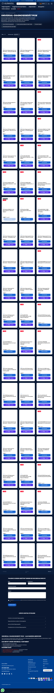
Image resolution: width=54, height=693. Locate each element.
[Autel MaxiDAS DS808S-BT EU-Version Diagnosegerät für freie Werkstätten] (44, 254)
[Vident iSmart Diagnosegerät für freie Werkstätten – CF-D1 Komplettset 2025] (44, 229)
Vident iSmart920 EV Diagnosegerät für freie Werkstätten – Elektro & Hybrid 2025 (26, 103)
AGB (44, 665)
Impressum (45, 667)
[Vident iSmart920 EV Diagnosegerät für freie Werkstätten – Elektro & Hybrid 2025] (27, 95)
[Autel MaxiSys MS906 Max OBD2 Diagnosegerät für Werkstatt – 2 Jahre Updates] (9, 175)
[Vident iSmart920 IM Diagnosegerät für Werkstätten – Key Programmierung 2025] (9, 69)
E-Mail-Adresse (30, 581)
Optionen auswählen (44, 324)
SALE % (18, 9)
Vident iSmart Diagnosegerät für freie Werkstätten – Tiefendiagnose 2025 (9, 237)
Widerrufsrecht (45, 663)
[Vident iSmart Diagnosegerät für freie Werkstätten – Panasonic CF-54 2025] (9, 254)
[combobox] (26, 3)
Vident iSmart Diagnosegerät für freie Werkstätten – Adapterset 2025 (44, 51)
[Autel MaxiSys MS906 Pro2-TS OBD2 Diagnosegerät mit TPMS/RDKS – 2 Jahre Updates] (44, 122)
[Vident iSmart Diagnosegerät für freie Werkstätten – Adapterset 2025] (44, 43)
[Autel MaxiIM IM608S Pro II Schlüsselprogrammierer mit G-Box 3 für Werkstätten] (9, 335)
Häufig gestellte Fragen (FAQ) (33, 671)
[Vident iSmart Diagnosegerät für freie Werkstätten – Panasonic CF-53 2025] (27, 229)
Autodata (13, 9)
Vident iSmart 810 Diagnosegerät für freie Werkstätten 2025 (9, 103)
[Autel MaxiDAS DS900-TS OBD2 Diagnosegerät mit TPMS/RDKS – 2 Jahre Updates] (44, 202)
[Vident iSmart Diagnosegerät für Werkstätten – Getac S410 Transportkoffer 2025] (9, 281)
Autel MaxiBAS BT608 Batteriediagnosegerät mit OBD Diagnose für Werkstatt (25, 316)
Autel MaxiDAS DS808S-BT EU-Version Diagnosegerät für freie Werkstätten (44, 262)
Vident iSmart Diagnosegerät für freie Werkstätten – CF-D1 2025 (26, 51)
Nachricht (9, 591)
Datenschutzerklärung (17, 600)
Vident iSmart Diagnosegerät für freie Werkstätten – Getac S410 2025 (9, 156)
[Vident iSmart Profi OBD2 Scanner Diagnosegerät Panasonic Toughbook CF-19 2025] (44, 361)
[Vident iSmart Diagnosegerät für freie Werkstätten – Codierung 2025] (44, 69)
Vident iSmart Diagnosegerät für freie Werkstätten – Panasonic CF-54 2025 (9, 262)
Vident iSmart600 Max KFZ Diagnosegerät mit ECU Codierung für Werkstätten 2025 (44, 396)
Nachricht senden (12, 604)
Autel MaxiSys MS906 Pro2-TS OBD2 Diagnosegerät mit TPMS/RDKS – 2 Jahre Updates (44, 130)
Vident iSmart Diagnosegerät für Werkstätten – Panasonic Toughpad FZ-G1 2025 (26, 289)
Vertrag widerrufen (47, 670)
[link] (13, 571)
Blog (29, 673)
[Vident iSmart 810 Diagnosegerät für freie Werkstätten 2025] (9, 95)
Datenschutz (45, 661)
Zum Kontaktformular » (6, 671)
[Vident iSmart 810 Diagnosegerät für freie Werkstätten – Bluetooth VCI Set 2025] (9, 122)
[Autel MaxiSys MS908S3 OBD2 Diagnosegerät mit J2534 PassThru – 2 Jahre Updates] (27, 175)
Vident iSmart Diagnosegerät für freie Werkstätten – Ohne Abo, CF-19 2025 (26, 76)
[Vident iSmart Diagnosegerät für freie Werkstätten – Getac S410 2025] (9, 149)
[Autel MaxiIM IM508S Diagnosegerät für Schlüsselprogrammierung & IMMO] (44, 308)
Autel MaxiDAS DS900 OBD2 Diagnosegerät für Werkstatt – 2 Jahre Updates (27, 157)
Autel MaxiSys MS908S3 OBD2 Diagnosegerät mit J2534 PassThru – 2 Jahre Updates (27, 184)
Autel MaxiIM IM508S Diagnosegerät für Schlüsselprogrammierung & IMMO (44, 316)
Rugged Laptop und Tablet (7, 651)
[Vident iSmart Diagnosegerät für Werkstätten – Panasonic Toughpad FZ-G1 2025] (27, 281)
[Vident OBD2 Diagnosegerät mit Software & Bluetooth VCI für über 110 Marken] (9, 388)
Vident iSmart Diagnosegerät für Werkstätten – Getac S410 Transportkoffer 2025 (8, 289)
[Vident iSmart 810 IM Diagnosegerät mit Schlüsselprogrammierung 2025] (27, 361)
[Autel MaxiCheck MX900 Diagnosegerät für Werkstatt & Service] (27, 202)
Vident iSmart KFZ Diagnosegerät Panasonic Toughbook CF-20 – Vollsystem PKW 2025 (8, 316)
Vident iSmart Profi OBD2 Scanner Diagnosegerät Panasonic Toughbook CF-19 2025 (44, 369)
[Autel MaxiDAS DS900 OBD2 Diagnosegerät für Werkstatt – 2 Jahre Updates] (27, 149)
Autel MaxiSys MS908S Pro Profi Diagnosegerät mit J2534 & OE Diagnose (8, 210)
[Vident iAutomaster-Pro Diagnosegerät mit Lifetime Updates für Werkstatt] (27, 388)
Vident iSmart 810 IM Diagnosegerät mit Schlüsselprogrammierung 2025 (26, 369)
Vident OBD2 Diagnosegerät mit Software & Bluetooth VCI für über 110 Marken (9, 396)
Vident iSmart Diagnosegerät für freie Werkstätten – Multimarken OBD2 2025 (9, 51)
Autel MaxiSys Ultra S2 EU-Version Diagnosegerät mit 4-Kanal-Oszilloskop (26, 343)
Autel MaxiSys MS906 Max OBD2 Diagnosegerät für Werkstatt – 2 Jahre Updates (9, 184)
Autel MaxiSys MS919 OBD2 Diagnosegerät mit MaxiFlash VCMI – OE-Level (44, 343)
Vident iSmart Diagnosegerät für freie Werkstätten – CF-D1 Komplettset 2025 (44, 237)
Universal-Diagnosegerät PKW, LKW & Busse (10, 649)
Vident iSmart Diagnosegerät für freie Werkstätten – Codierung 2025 (44, 76)
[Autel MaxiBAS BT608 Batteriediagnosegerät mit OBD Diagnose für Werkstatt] (27, 308)
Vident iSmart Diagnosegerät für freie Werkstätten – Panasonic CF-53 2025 (26, 237)
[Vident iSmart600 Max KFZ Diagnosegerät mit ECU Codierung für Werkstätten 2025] (44, 388)
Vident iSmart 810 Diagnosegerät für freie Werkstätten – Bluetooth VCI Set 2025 (9, 130)
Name (9, 581)
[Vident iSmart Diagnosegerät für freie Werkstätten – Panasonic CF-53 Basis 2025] (27, 254)
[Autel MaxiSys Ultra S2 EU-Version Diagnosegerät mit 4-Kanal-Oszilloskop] (27, 335)
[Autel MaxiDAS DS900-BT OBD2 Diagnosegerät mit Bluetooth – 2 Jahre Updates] (44, 149)
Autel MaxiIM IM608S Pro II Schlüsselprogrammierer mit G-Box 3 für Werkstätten (9, 343)
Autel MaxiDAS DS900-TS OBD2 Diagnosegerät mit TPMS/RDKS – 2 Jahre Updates (44, 210)
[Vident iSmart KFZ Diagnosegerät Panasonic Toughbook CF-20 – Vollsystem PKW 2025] (9, 308)
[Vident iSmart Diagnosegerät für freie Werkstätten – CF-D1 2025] (27, 43)
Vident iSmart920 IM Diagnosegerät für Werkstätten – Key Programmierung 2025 (9, 77)
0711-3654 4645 (5, 667)
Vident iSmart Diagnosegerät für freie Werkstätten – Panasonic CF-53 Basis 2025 (26, 262)
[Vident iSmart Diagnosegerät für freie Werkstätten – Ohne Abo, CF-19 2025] (27, 69)
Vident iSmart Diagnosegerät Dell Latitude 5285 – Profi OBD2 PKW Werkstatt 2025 (43, 289)
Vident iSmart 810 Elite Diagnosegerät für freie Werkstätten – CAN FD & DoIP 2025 (44, 103)
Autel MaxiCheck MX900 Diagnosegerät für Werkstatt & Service (25, 210)
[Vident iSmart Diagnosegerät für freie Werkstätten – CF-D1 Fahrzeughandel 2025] (27, 122)
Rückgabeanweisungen (32, 666)
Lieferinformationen (31, 664)
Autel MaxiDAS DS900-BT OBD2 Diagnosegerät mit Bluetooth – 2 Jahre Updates (44, 157)
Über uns (29, 668)
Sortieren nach (10, 34)
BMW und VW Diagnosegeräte (8, 650)
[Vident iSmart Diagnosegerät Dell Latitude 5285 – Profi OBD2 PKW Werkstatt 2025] (44, 281)
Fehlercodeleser (6, 9)
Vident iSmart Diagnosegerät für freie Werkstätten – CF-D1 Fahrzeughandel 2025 (26, 130)
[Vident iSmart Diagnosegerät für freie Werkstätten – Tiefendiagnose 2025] (9, 229)
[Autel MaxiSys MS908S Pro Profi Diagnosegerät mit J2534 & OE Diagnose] (9, 202)
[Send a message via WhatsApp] (3, 690)
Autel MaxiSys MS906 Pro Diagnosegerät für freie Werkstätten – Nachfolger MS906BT (44, 184)
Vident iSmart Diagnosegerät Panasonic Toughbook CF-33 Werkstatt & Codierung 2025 (9, 369)
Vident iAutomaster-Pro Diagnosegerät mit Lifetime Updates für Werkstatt (26, 396)
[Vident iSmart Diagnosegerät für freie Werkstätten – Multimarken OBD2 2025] (9, 43)
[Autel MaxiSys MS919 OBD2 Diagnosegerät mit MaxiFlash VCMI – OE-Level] (44, 335)
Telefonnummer (12, 586)
